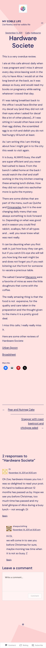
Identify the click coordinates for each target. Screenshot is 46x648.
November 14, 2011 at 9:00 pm (23, 472)
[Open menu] (42, 23)
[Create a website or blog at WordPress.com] (23, 624)
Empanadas (14, 207)
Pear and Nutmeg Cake (21, 409)
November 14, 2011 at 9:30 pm (26, 529)
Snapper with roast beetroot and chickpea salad (32, 423)
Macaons (31, 277)
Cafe (27, 32)
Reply (5, 515)
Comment (35, 596)
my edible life (11, 21)
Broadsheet (9, 354)
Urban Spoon (10, 347)
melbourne (36, 32)
